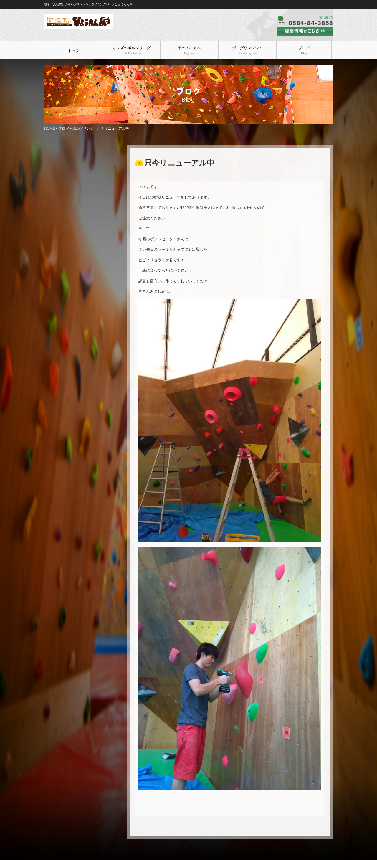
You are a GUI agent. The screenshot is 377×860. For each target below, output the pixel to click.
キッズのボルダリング (131, 50)
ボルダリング (83, 128)
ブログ (304, 50)
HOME (49, 128)
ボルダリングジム (247, 50)
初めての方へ (189, 50)
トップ (73, 51)
